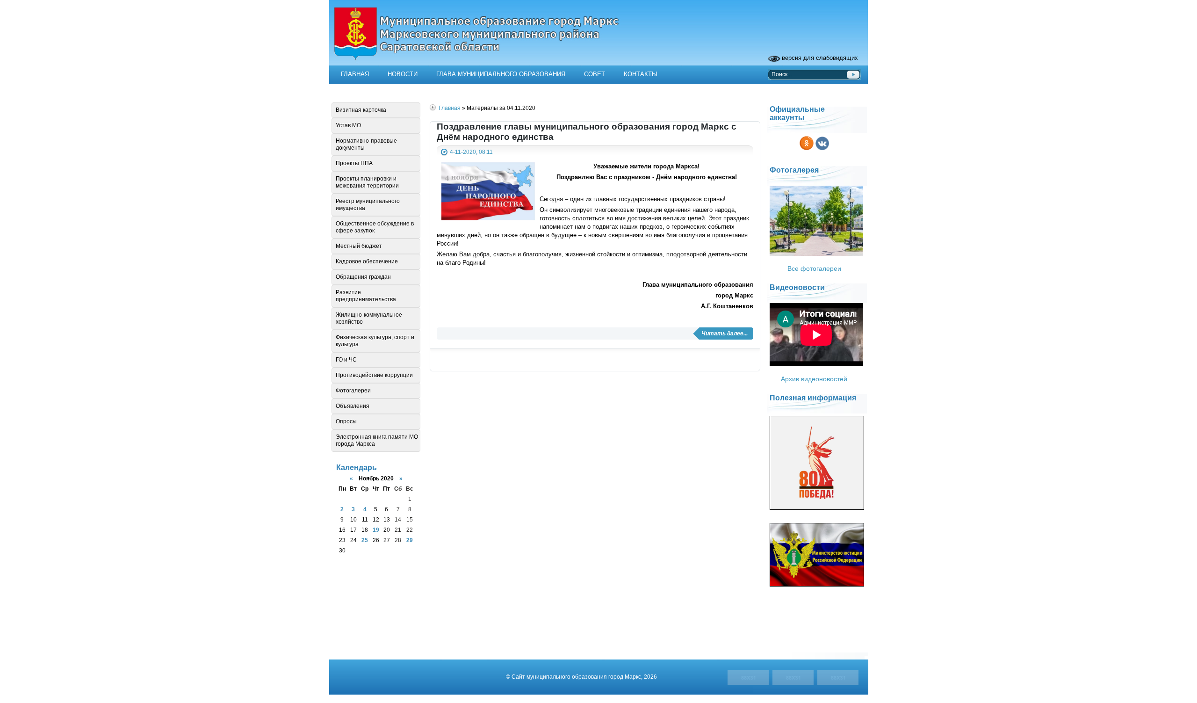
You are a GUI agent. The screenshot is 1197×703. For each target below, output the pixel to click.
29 (409, 540)
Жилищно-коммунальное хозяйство (369, 318)
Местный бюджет (359, 246)
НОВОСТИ (403, 74)
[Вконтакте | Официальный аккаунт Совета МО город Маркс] (822, 151)
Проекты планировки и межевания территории (367, 182)
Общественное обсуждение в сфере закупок (375, 227)
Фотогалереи (353, 390)
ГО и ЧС (346, 359)
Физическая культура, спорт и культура (375, 341)
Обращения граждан (363, 277)
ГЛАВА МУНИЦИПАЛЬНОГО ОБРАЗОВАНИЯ (500, 74)
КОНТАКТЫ (640, 74)
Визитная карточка (361, 110)
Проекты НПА (354, 163)
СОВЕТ (594, 74)
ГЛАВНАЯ (355, 74)
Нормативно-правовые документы (366, 144)
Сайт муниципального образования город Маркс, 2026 (584, 677)
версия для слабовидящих (820, 57)
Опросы (346, 421)
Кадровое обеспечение (367, 261)
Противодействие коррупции (374, 375)
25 (364, 540)
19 (376, 530)
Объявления (352, 406)
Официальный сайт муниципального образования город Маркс (598, 40)
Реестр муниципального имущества (368, 204)
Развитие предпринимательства (366, 296)
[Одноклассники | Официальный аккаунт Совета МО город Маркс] (806, 151)
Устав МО (348, 125)
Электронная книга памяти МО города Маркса (377, 440)
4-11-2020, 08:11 (471, 152)
